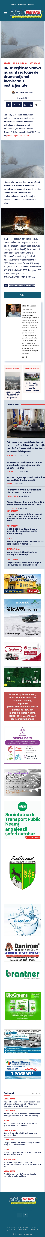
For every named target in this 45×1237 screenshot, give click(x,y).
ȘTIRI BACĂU (11, 1227)
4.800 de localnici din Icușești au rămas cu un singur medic (12, 395)
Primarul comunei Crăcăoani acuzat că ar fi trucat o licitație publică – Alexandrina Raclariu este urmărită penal (24, 517)
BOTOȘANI (35, 63)
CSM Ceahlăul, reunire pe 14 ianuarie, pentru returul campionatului (32, 387)
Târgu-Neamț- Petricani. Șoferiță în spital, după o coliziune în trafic (24, 563)
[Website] (26, 357)
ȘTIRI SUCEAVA (23, 1230)
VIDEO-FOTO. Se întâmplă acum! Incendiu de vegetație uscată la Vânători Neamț (24, 465)
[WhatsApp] (25, 104)
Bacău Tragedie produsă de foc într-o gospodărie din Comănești (25, 542)
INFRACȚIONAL (12, 496)
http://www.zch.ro (27, 309)
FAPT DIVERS (12, 508)
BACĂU (7, 63)
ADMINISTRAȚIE (10, 1159)
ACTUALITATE (12, 455)
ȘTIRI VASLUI (34, 1230)
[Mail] (23, 357)
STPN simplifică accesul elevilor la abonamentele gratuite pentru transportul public (22, 1164)
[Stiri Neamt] (26, 13)
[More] (36, 104)
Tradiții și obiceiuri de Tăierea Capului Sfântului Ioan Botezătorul (20, 1175)
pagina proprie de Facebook (18, 135)
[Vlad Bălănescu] (14, 92)
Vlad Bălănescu (26, 93)
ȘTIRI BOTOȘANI (22, 1227)
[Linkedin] (30, 104)
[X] (14, 104)
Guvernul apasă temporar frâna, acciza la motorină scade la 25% (22, 1153)
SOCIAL (10, 484)
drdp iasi (12, 285)
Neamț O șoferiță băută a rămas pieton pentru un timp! (24, 491)
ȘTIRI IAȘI (33, 1227)
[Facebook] (8, 104)
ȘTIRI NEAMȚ (11, 1230)
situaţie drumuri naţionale (25, 285)
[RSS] (25, 1215)
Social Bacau (20, 63)
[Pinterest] (19, 104)
